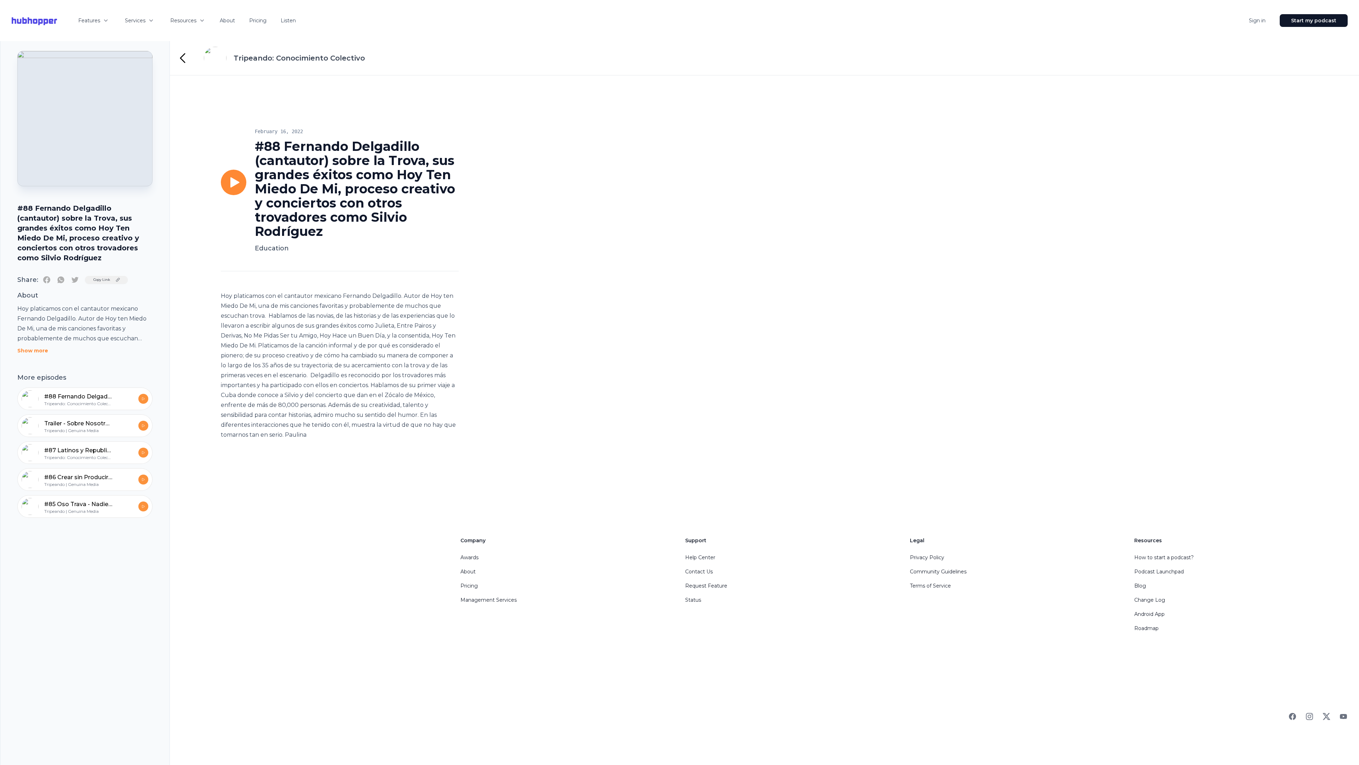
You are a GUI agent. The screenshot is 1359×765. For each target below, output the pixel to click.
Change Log (1149, 600)
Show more (32, 350)
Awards (469, 557)
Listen (288, 20)
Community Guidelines (938, 571)
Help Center (700, 557)
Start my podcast (1313, 20)
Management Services (488, 600)
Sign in (1257, 20)
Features (89, 20)
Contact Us (699, 571)
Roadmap (1146, 628)
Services (135, 20)
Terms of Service (930, 586)
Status (693, 600)
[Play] (233, 182)
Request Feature (706, 586)
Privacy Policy (927, 557)
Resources (183, 20)
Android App (1149, 614)
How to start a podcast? (1164, 557)
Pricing (257, 20)
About (227, 20)
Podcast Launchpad (1159, 571)
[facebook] (46, 280)
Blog (1140, 586)
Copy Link (101, 280)
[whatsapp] (61, 280)
